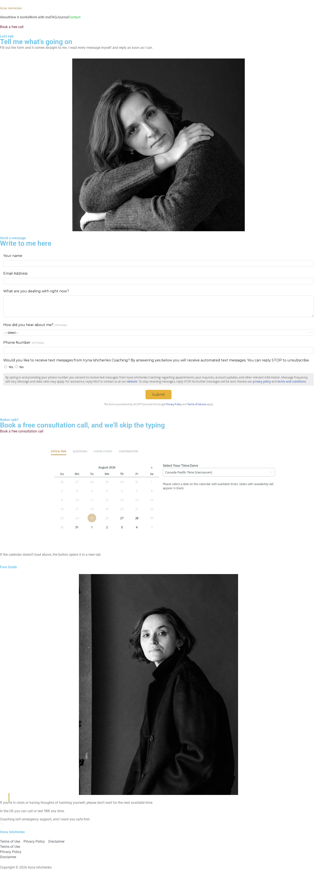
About (4, 17)
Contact (74, 17)
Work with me (39, 17)
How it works (19, 17)
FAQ (53, 17)
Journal (63, 17)
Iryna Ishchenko (11, 8)
